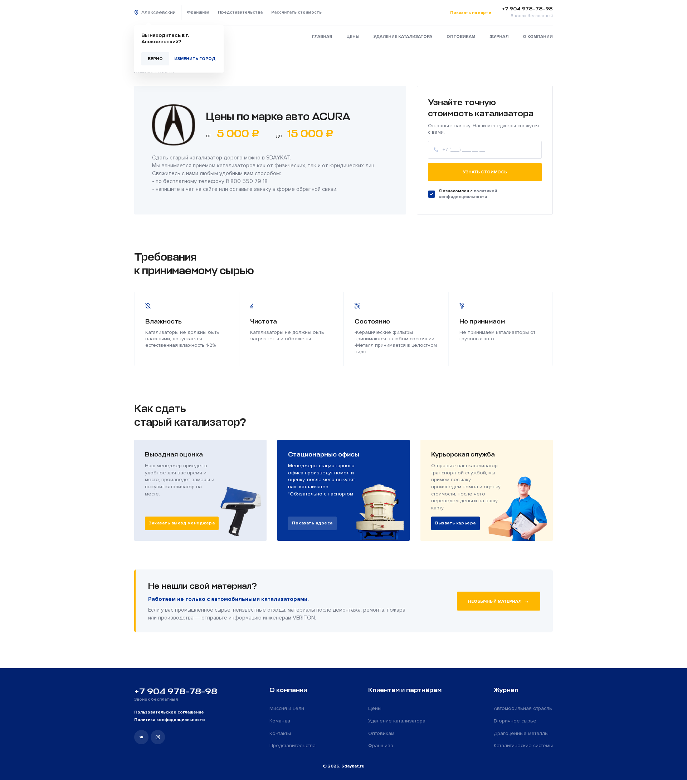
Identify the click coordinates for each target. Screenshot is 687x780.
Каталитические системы (523, 745)
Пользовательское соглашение (169, 712)
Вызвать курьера (455, 523)
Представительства (240, 12)
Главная (322, 36)
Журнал (498, 36)
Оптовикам (461, 36)
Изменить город (194, 58)
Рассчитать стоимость (296, 12)
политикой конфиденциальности (468, 193)
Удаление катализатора (403, 36)
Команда (279, 721)
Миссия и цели (286, 708)
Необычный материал (498, 601)
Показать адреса (312, 523)
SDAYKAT (278, 157)
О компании (538, 36)
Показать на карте (470, 12)
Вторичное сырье (515, 721)
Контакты (280, 733)
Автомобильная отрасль (523, 708)
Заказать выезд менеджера (182, 523)
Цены (352, 36)
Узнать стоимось (485, 172)
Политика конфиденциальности (169, 719)
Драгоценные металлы (521, 733)
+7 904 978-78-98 (175, 691)
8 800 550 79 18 (247, 181)
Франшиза (198, 12)
